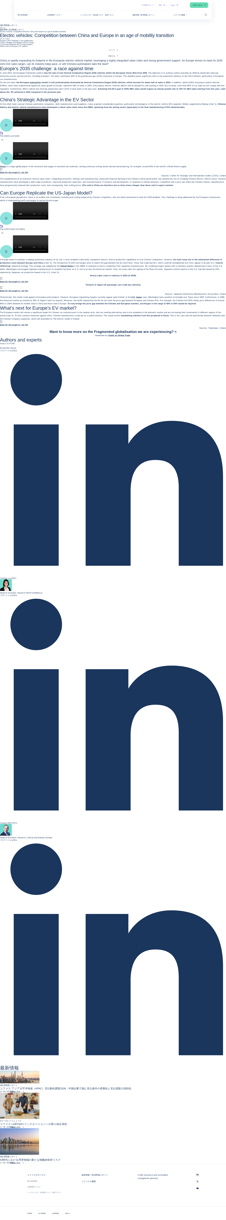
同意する (67, 1213)
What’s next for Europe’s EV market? (14, 46)
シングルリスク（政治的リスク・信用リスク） (44, 1192)
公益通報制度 (55, 1213)
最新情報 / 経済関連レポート (95, 1175)
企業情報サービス (33, 1187)
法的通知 (29, 1213)
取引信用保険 (32, 1181)
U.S (133, 297)
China (3, 166)
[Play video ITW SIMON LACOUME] (6, 124)
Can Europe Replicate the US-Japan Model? (16, 44)
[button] (23, 15)
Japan (139, 297)
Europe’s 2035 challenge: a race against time (16, 41)
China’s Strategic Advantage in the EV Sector (17, 42)
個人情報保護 (42, 1213)
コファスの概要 (89, 1181)
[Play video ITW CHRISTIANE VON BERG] (6, 217)
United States (66, 266)
